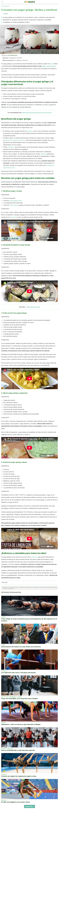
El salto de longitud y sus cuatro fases (15, 802)
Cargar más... (29, 806)
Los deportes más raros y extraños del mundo (18, 673)
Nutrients (43, 154)
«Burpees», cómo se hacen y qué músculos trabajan (20, 724)
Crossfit (3, 722)
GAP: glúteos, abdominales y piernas (11, 696)
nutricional (34, 557)
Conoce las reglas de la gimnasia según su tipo (18, 776)
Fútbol (3, 645)
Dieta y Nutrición (5, 6)
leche (51, 63)
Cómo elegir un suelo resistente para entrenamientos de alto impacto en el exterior (29, 620)
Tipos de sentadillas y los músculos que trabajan (19, 698)
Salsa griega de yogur (33, 307)
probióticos (10, 147)
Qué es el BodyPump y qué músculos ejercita (18, 750)
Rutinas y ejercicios (7, 748)
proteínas (30, 131)
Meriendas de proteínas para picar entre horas (37, 112)
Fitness (3, 617)
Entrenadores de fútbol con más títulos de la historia (21, 647)
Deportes (3, 671)
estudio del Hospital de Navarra (15, 140)
